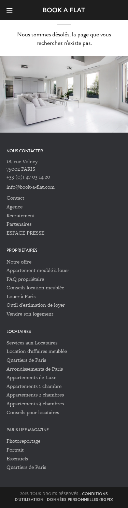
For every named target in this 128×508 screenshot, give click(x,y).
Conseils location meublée (35, 287)
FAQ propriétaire (25, 279)
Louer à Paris (20, 296)
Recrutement (20, 215)
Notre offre (18, 261)
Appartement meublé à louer (37, 270)
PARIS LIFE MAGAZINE (27, 430)
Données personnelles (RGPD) (80, 499)
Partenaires (18, 223)
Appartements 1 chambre (33, 386)
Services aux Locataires (31, 342)
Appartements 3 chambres (35, 403)
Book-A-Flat (64, 10)
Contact (15, 197)
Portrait (15, 449)
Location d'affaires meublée (36, 351)
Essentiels (17, 458)
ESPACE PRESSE (25, 232)
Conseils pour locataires (32, 412)
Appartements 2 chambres (35, 394)
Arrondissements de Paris (34, 368)
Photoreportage (23, 440)
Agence (14, 206)
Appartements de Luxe (31, 377)
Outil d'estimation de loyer (35, 304)
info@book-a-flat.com (30, 186)
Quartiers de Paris (26, 359)
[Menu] (12, 9)
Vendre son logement (29, 313)
